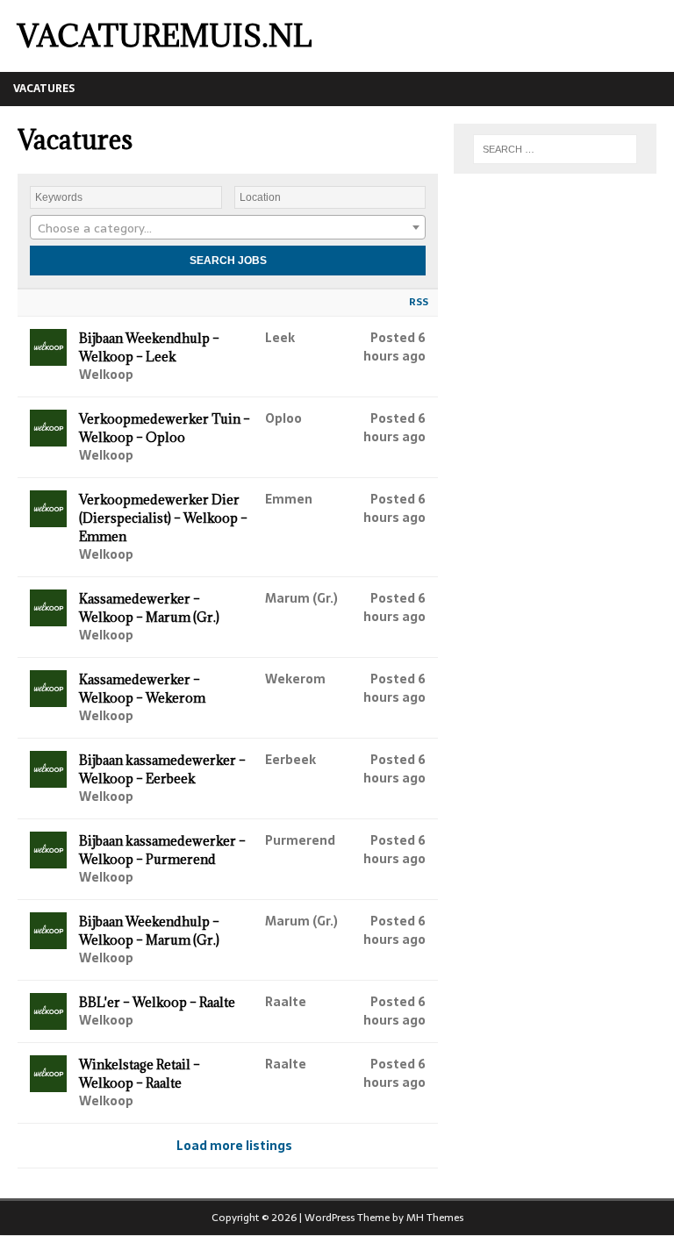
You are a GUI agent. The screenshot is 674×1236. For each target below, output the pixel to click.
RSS (418, 302)
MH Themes (434, 1217)
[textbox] (228, 228)
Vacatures (44, 88)
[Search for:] (555, 149)
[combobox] (228, 227)
